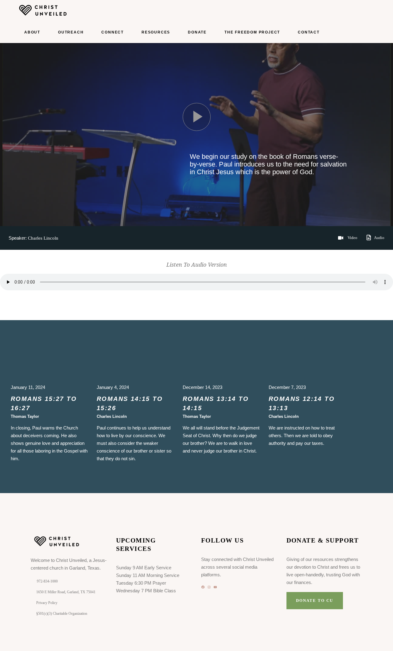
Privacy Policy (46, 603)
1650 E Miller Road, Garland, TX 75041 (65, 592)
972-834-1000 (47, 581)
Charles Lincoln (43, 238)
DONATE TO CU (314, 600)
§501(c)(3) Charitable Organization (61, 613)
